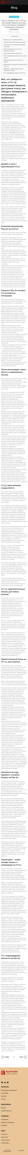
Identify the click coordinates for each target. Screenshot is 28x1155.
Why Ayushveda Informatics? (9, 1090)
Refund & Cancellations (7, 1122)
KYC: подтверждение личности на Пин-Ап (14, 73)
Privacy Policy (5, 1143)
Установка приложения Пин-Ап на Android (14, 42)
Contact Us (4, 1134)
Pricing (3, 1099)
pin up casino (13, 132)
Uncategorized (14, 16)
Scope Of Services (6, 1110)
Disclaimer (4, 1125)
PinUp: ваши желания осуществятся (13, 53)
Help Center (4, 1137)
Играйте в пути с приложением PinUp (13, 39)
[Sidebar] (2, 348)
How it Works (4, 1093)
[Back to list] (14, 1057)
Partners (3, 1108)
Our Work (3, 1096)
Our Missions (4, 1119)
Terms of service (5, 1140)
